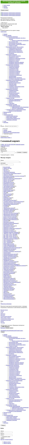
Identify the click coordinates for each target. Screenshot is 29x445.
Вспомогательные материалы (10, 223)
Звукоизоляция (6, 252)
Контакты (3, 315)
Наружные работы (7, 211)
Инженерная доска (7, 224)
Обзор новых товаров (6, 317)
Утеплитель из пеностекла (15, 375)
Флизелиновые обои (8, 190)
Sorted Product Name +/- (6, 137)
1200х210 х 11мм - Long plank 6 (10, 233)
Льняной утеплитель (8, 250)
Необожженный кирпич (9, 284)
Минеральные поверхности (10, 214)
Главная (5, 130)
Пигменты (5, 220)
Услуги (2, 311)
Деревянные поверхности (9, 209)
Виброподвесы (7, 259)
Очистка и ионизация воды (15, 399)
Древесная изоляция (8, 269)
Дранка (5, 291)
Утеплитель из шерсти (8, 278)
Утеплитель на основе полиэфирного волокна (14, 265)
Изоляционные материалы (9, 249)
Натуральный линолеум (9, 225)
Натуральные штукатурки (9, 200)
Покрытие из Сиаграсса (9, 231)
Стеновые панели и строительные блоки (13, 201)
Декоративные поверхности (10, 204)
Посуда (5, 169)
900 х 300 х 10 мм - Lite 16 (9, 236)
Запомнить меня (6, 436)
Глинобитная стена (8, 283)
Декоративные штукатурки (9, 215)
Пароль (2, 433)
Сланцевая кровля (7, 296)
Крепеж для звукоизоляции (9, 256)
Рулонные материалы (8, 273)
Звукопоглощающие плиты (9, 255)
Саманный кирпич (5, 145)
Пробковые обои (7, 197)
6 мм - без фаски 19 (8, 241)
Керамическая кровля (8, 295)
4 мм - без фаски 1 (7, 240)
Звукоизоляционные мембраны (10, 264)
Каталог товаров (7, 131)
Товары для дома (7, 168)
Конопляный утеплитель (9, 272)
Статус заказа (6, 5)
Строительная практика (6, 316)
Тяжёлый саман (7, 286)
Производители (4, 310)
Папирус (5, 196)
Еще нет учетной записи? (7, 439)
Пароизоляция (6, 277)
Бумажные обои (7, 188)
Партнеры (3, 313)
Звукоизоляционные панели (10, 254)
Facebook (7, 330)
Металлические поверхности (10, 219)
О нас (2, 312)
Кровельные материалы (9, 288)
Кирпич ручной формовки (15, 411)
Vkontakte (3, 330)
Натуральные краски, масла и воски (12, 202)
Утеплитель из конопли (14, 371)
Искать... (3, 126)
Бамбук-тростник (7, 193)
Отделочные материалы (9, 172)
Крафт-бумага (6, 275)
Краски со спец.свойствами (10, 218)
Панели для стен (7, 181)
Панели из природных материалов (11, 178)
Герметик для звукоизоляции (10, 261)
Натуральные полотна (8, 182)
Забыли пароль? (7, 443)
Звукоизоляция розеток (8, 263)
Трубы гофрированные (8, 245)
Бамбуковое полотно (8, 183)
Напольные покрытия (8, 222)
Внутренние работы (8, 210)
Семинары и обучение (6, 320)
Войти (2, 438)
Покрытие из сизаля (14, 361)
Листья (5, 192)
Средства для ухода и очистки (10, 213)
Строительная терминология (7, 318)
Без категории (6, 167)
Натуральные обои (7, 187)
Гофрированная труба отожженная (11, 247)
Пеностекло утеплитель (9, 268)
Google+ (21, 330)
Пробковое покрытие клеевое (10, 238)
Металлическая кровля (8, 298)
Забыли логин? (7, 442)
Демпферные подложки (9, 257)
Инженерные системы (8, 243)
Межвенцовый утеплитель (9, 281)
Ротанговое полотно (8, 185)
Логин (2, 431)
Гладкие (5, 206)
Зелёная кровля (7, 293)
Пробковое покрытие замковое (10, 232)
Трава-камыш (6, 199)
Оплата (5, 6)
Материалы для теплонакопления (11, 132)
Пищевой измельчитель (14, 401)
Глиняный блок (12, 385)
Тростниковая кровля (8, 297)
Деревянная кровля (8, 289)
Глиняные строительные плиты (16, 387)
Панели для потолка (8, 179)
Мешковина (6, 274)
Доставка (5, 7)
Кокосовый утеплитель (8, 279)
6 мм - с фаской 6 (7, 242)
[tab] (14, 160)
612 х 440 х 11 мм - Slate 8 (9, 234)
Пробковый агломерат (8, 266)
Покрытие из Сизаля (8, 229)
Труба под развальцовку (9, 246)
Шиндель (5, 292)
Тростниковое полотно (8, 186)
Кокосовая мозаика (7, 177)
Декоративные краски (8, 208)
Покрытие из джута (8, 227)
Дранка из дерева (7, 174)
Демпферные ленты (8, 260)
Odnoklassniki (13, 330)
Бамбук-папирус (7, 191)
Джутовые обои (7, 195)
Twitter (17, 330)
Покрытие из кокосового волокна (11, 228)
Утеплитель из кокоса (14, 374)
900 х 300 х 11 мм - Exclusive (10, 237)
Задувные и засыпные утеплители (11, 251)
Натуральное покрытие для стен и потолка (13, 176)
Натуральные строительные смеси (11, 173)
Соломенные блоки (8, 270)
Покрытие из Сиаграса (14, 360)
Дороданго (6, 170)
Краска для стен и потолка (9, 217)
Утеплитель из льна (13, 370)
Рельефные (6, 205)
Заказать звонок (9, 327)
